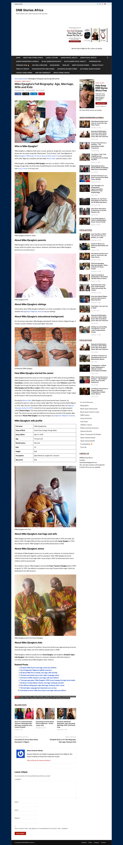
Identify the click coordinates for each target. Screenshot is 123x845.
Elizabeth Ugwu (48, 696)
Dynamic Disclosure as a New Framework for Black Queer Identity (99, 177)
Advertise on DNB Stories (67, 69)
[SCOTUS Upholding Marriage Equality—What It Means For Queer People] (84, 264)
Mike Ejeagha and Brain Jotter (46, 698)
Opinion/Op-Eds (95, 61)
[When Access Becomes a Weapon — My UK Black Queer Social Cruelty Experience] (84, 377)
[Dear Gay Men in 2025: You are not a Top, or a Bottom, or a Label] (84, 234)
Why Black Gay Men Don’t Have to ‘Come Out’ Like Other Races (99, 123)
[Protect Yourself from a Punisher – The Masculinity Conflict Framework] (84, 143)
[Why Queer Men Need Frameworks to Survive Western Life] (84, 209)
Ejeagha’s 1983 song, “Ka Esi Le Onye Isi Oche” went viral (39, 156)
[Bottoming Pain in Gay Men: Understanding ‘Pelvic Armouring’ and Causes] (84, 285)
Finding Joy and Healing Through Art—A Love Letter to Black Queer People (99, 329)
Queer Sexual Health (88, 57)
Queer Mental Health (69, 57)
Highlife (27, 698)
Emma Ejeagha (57, 696)
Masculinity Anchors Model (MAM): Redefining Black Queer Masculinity (99, 167)
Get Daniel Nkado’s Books (90, 69)
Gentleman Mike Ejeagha (68, 696)
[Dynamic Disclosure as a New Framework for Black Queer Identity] (84, 176)
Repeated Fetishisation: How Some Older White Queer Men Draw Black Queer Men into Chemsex (99, 133)
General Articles (23, 78)
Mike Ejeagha (33, 698)
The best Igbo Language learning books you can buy (38, 688)
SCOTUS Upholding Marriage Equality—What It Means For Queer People (99, 266)
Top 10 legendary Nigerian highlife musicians (36, 670)
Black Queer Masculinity (51, 61)
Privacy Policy (97, 65)
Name (17, 802)
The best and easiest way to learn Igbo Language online (39, 675)
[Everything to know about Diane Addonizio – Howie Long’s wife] (45, 714)
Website (17, 818)
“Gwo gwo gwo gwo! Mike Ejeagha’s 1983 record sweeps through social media (47, 680)
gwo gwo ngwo (19, 698)
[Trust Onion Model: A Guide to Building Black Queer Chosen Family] (84, 219)
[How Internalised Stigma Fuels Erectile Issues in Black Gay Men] (84, 297)
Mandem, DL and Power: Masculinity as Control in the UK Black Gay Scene (99, 200)
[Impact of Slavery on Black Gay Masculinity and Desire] (84, 244)
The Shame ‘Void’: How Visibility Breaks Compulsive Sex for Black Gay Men (99, 156)
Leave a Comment (40, 90)
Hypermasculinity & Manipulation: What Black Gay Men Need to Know (99, 276)
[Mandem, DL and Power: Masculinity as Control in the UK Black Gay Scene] (84, 199)
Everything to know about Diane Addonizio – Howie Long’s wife (45, 723)
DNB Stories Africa (29, 10)
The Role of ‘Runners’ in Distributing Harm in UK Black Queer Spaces (99, 357)
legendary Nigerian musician (34, 311)
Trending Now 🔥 (22, 65)
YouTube (103, 842)
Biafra (22, 696)
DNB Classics (85, 415)
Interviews (84, 421)
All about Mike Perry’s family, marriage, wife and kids (38, 673)
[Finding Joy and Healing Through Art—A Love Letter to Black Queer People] (84, 327)
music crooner (23, 168)
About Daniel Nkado (61, 72)
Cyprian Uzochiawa (37, 696)
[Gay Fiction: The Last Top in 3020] (84, 306)
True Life (65, 65)
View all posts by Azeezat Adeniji (39, 760)
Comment (18, 779)
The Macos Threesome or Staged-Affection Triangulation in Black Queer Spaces (99, 391)
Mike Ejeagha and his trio (63, 698)
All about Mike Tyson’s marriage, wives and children (38, 668)
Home (18, 57)
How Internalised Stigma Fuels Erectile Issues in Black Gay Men (99, 298)
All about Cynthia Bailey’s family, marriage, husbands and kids (42, 683)
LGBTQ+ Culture (52, 57)
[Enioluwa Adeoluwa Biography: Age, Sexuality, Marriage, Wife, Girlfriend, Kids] (66, 714)
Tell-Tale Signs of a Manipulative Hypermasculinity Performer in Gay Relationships (97, 189)
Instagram (96, 842)
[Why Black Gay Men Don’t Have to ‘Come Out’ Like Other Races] (84, 122)
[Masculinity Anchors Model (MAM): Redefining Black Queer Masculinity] (84, 166)
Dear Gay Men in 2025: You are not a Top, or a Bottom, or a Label (98, 235)
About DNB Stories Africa (33, 57)
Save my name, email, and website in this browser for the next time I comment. (41, 828)
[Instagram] (102, 4)
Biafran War (27, 400)
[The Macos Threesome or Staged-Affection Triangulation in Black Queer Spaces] (84, 389)
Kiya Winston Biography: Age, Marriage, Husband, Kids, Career (42, 685)
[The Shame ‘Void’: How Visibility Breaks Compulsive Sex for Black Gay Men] (84, 155)
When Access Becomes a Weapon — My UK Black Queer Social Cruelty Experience (99, 379)
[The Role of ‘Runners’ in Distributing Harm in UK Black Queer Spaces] (84, 356)
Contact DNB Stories (24, 72)
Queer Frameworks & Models (27, 61)
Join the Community (43, 72)
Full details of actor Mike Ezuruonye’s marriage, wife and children (43, 690)
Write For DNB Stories (80, 65)
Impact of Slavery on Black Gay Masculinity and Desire (99, 245)
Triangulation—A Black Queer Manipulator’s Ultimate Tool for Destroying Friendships (99, 368)
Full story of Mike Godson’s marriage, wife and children (39, 678)
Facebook (83, 842)
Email (17, 810)
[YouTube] (105, 4)
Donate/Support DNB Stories (43, 69)
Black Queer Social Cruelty (75, 61)
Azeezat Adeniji (31, 90)
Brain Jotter (51, 158)
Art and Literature (39, 65)
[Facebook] (98, 4)
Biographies (54, 65)
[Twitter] (100, 4)
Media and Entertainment (89, 428)
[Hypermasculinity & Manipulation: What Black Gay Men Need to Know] (84, 275)
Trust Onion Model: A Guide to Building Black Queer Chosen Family (98, 220)
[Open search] (107, 58)
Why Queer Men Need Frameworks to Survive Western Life (98, 210)
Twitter (90, 842)
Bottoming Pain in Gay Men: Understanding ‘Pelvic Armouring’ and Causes (98, 287)
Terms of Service (22, 69)
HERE (87, 110)
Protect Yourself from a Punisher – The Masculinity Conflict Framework (99, 145)
